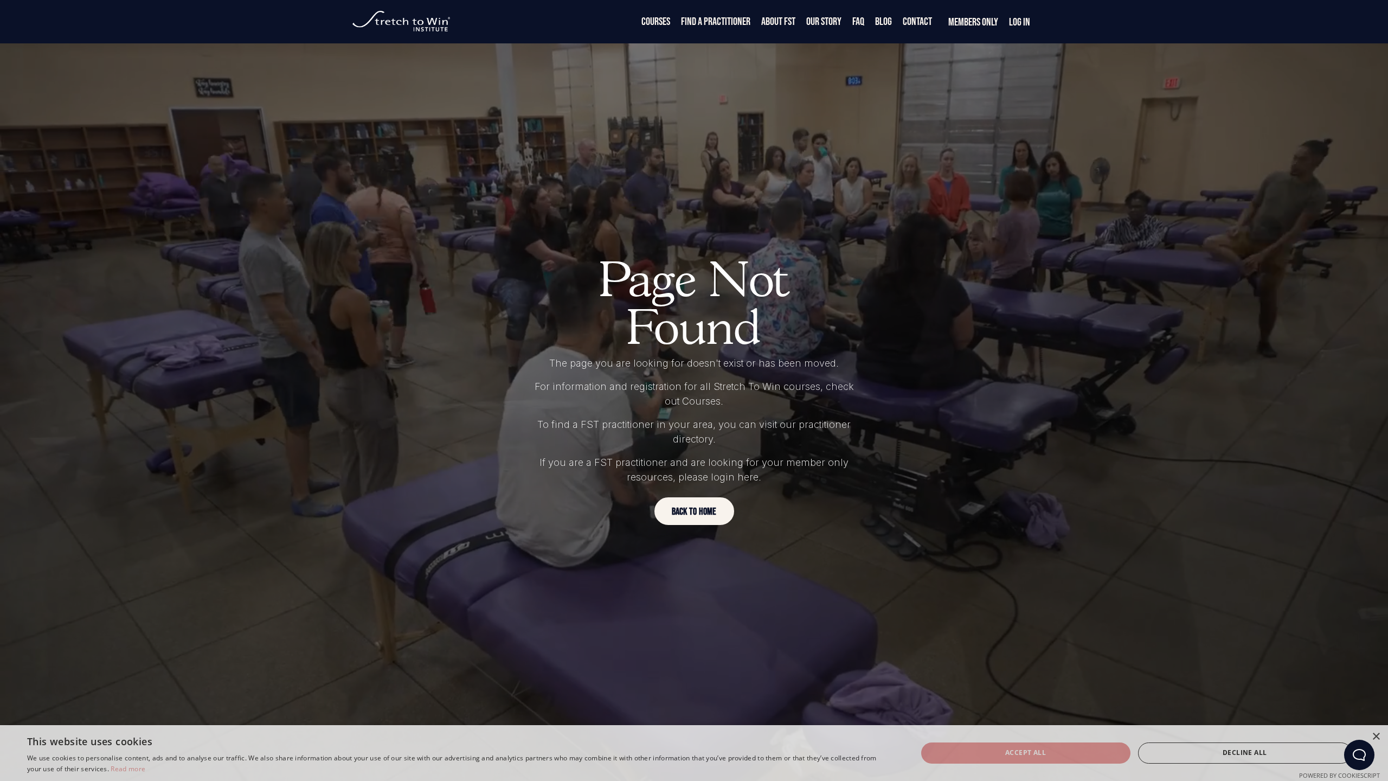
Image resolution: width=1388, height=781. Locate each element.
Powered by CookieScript (1339, 775)
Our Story (823, 21)
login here (735, 477)
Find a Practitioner (715, 21)
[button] (694, 511)
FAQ (858, 21)
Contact (917, 21)
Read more (128, 768)
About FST (778, 21)
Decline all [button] (1245, 752)
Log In (1019, 22)
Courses (655, 21)
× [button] (1376, 737)
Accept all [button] (1025, 752)
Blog (883, 21)
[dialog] (694, 753)
